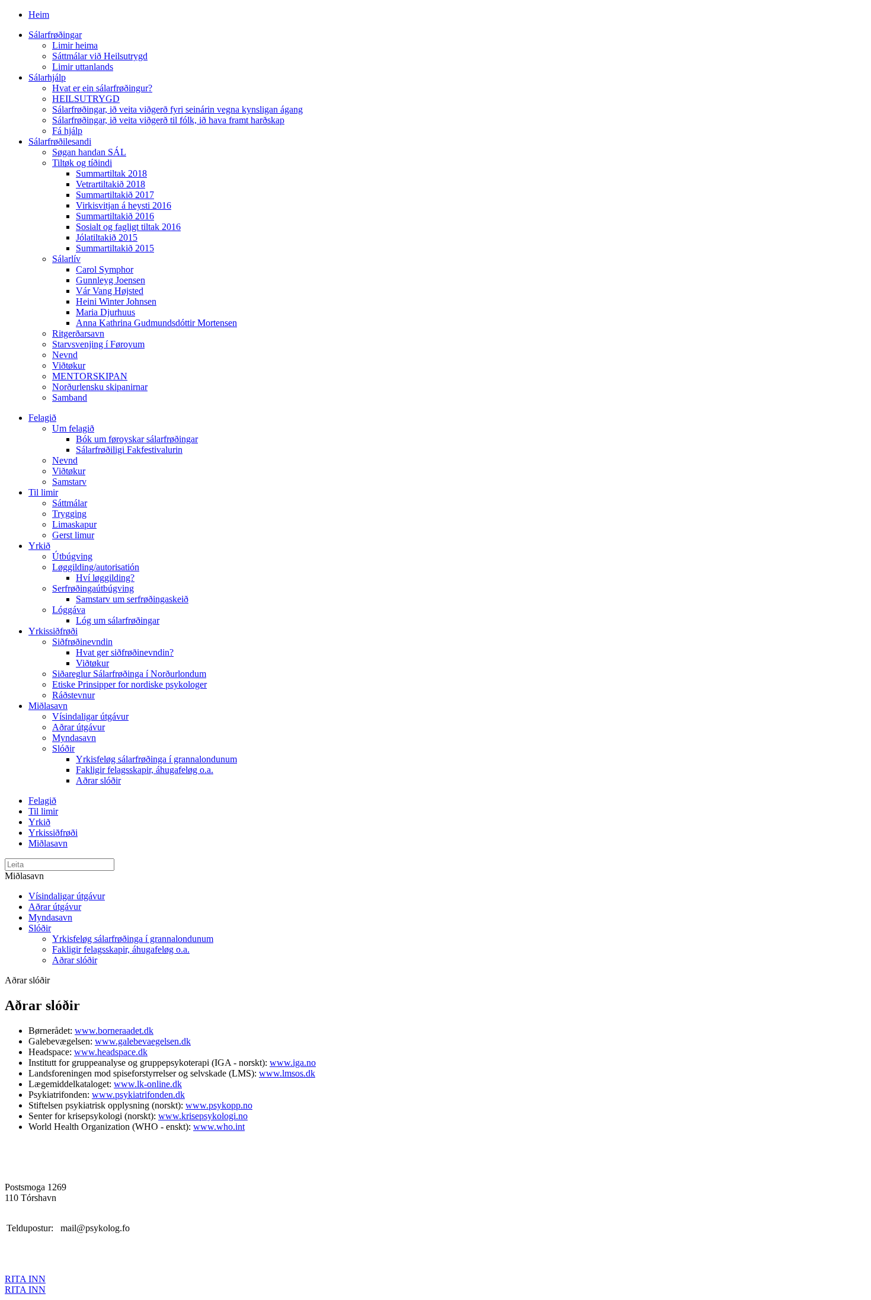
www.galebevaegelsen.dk (143, 1041)
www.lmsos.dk (287, 1073)
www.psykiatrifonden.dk (138, 1095)
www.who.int (219, 1127)
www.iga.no (293, 1063)
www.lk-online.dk (148, 1084)
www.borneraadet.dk (114, 1031)
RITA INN (25, 1279)
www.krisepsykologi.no (203, 1116)
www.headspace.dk (111, 1052)
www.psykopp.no (218, 1105)
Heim (38, 14)
